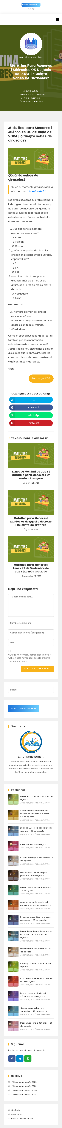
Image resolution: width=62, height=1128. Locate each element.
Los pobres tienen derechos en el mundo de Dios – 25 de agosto (36, 934)
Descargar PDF (41, 378)
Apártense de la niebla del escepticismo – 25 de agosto (35, 904)
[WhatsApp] (27, 1058)
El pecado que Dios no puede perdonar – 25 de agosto (35, 919)
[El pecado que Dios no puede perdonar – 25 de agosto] (13, 920)
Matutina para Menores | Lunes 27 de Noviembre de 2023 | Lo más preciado (31, 568)
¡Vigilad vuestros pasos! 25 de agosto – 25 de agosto (36, 829)
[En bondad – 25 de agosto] (13, 846)
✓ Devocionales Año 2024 (24, 1090)
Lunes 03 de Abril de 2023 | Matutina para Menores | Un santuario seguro (31, 475)
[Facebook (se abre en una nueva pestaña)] (29, 9)
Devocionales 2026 (31, 4)
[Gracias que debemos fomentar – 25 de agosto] (13, 1011)
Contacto (15, 1110)
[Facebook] (11, 1058)
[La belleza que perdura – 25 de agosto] (13, 799)
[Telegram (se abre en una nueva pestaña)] (32, 9)
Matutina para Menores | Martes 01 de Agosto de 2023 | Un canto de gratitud (31, 521)
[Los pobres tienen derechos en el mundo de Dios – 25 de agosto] (13, 936)
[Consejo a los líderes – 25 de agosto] (13, 966)
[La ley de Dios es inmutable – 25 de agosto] (13, 890)
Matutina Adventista (30, 57)
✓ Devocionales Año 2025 (24, 1094)
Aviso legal (16, 1114)
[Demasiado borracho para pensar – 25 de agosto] (13, 875)
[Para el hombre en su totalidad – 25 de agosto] (13, 981)
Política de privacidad (22, 1118)
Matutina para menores (33, 94)
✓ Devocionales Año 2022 (24, 1082)
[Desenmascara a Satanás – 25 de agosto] (13, 1026)
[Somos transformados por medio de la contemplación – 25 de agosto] (13, 815)
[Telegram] (19, 1058)
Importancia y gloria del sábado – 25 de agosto (33, 995)
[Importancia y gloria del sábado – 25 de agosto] (13, 996)
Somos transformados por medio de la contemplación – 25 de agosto (35, 813)
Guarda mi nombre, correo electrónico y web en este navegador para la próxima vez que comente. (29, 658)
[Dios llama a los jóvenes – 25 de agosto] (13, 952)
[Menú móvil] (57, 19)
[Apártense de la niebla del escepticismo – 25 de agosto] (13, 905)
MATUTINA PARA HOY (23, 708)
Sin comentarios (33, 98)
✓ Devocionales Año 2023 (24, 1086)
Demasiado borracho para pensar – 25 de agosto (34, 874)
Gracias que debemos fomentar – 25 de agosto (33, 1010)
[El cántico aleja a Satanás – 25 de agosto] (13, 861)
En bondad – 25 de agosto (34, 844)
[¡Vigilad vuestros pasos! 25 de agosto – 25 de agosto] (13, 831)
